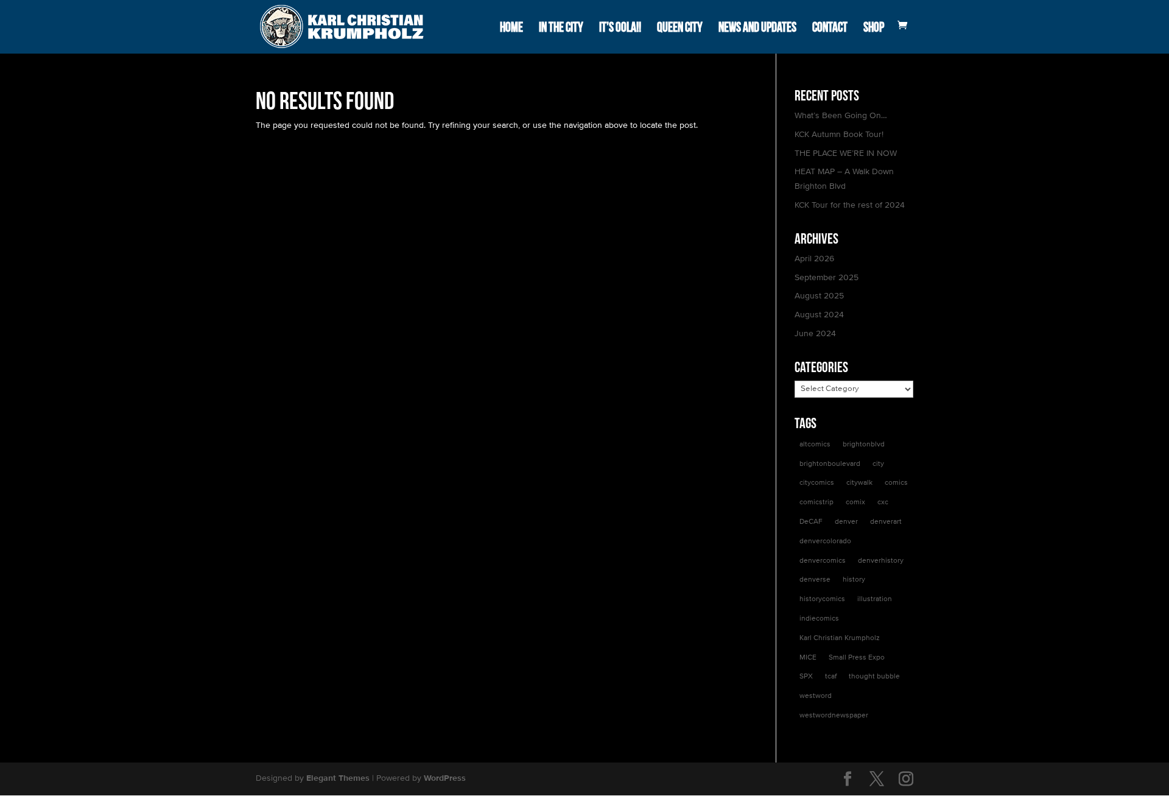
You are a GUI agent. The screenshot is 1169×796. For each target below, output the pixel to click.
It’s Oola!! (620, 27)
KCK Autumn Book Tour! (839, 134)
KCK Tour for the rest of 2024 (850, 205)
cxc (882, 502)
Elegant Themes (338, 778)
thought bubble (874, 677)
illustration (874, 599)
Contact (830, 27)
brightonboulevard (829, 464)
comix (855, 502)
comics (896, 483)
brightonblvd (864, 444)
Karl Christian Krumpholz (839, 638)
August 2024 (819, 314)
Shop (873, 27)
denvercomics (822, 561)
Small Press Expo (857, 658)
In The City (561, 27)
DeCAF (811, 522)
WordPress (445, 778)
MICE (807, 658)
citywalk (859, 483)
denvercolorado (825, 541)
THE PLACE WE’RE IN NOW (846, 153)
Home (511, 27)
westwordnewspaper (833, 715)
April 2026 (814, 258)
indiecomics (819, 619)
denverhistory (881, 561)
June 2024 (815, 333)
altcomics (814, 444)
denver (846, 522)
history (854, 580)
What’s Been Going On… (841, 115)
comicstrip (816, 502)
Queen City (680, 27)
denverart (886, 522)
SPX (806, 677)
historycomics (822, 599)
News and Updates (757, 27)
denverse (814, 580)
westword (815, 696)
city (878, 464)
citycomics (816, 483)
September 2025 (826, 277)
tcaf (831, 677)
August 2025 (819, 296)
